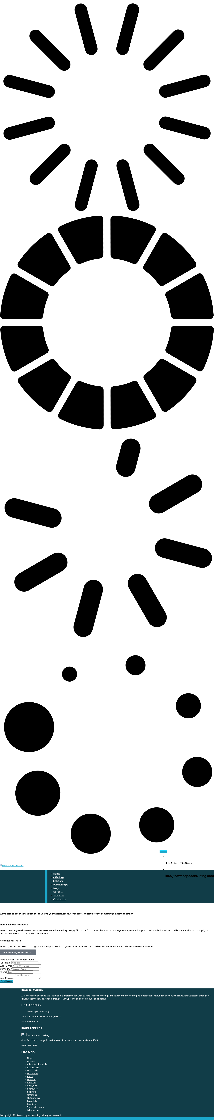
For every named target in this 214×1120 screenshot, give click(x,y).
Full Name (6, 962)
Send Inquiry (6, 981)
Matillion (31, 1079)
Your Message (7, 978)
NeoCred (31, 1082)
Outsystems (33, 1098)
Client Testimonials (37, 1064)
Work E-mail (7, 965)
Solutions (58, 881)
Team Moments (35, 1107)
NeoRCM (31, 1091)
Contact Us (59, 899)
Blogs (56, 888)
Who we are (33, 1110)
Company (6, 968)
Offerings (58, 877)
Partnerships (60, 884)
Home (56, 873)
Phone (3, 972)
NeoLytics (32, 1085)
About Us (58, 895)
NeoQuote (32, 1088)
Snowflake (32, 1101)
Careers (58, 892)
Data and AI (33, 1070)
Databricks (32, 1073)
